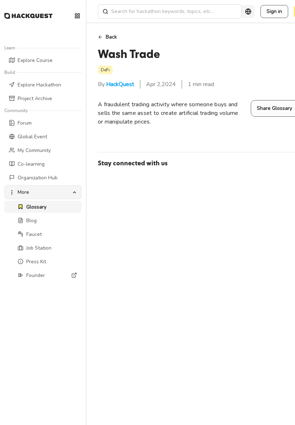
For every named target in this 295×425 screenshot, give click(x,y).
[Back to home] (28, 16)
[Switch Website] (77, 16)
